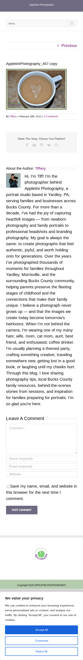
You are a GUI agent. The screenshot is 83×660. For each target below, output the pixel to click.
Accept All (41, 629)
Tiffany (13, 116)
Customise (41, 640)
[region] (41, 626)
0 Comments (51, 116)
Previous (69, 45)
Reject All (41, 651)
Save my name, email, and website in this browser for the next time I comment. (41, 492)
